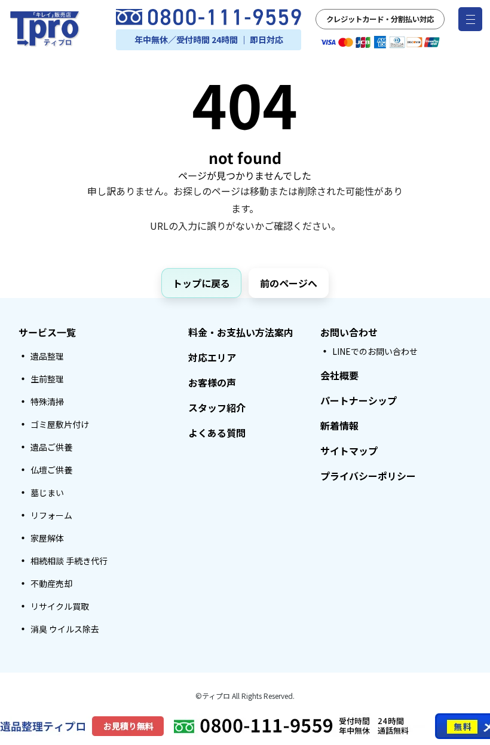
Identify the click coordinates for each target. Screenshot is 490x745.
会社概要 (339, 375)
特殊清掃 (47, 402)
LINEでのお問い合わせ (375, 351)
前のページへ (288, 283)
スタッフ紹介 (217, 407)
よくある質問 (217, 432)
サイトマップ (349, 450)
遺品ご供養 (51, 447)
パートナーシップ (358, 400)
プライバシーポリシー (368, 476)
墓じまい (47, 492)
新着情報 (339, 425)
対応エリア (212, 357)
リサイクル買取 (59, 606)
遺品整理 (47, 356)
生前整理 (47, 379)
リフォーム (51, 515)
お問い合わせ (349, 332)
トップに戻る (201, 283)
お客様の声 (212, 382)
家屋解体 (47, 538)
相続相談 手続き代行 (69, 561)
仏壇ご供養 (51, 470)
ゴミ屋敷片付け (59, 424)
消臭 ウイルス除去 (64, 629)
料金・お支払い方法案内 (240, 332)
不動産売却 (51, 583)
